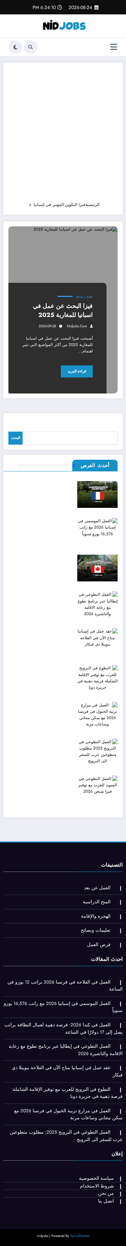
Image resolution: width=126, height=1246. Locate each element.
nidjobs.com (77, 326)
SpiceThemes (79, 1235)
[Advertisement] (63, 135)
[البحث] (30, 47)
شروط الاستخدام (97, 1186)
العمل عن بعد (97, 888)
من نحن (106, 1193)
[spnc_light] (15, 47)
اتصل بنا (106, 1201)
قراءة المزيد (77, 371)
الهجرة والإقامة (96, 916)
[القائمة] (113, 47)
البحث (15, 437)
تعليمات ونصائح (84, 297)
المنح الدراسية (97, 902)
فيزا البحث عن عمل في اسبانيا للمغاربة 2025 (63, 310)
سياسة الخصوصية (96, 1178)
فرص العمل (99, 944)
